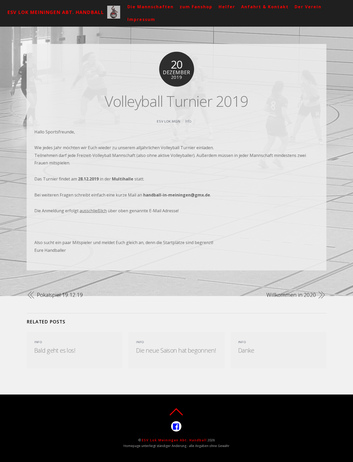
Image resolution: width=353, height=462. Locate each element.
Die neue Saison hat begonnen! (176, 350)
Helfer (227, 7)
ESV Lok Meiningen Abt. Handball (174, 440)
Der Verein (308, 7)
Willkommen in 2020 (291, 294)
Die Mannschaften (150, 7)
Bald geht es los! (54, 350)
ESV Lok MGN (168, 121)
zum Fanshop (196, 7)
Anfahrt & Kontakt (265, 7)
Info (188, 121)
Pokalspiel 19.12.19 (60, 294)
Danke (246, 350)
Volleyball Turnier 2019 (176, 101)
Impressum (141, 19)
